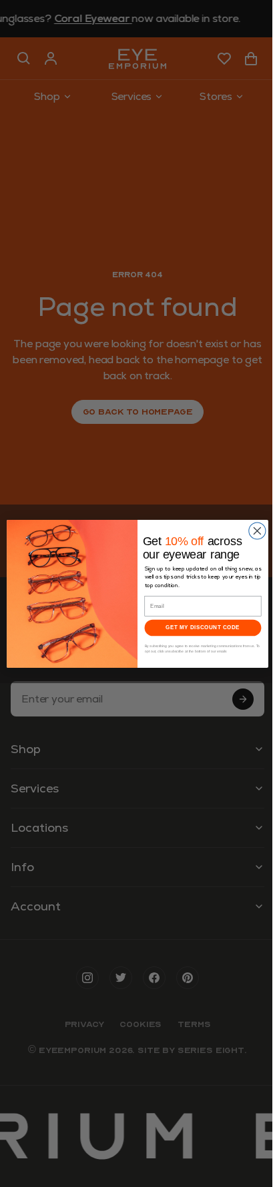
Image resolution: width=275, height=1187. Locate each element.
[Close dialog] (257, 531)
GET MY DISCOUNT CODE (203, 627)
